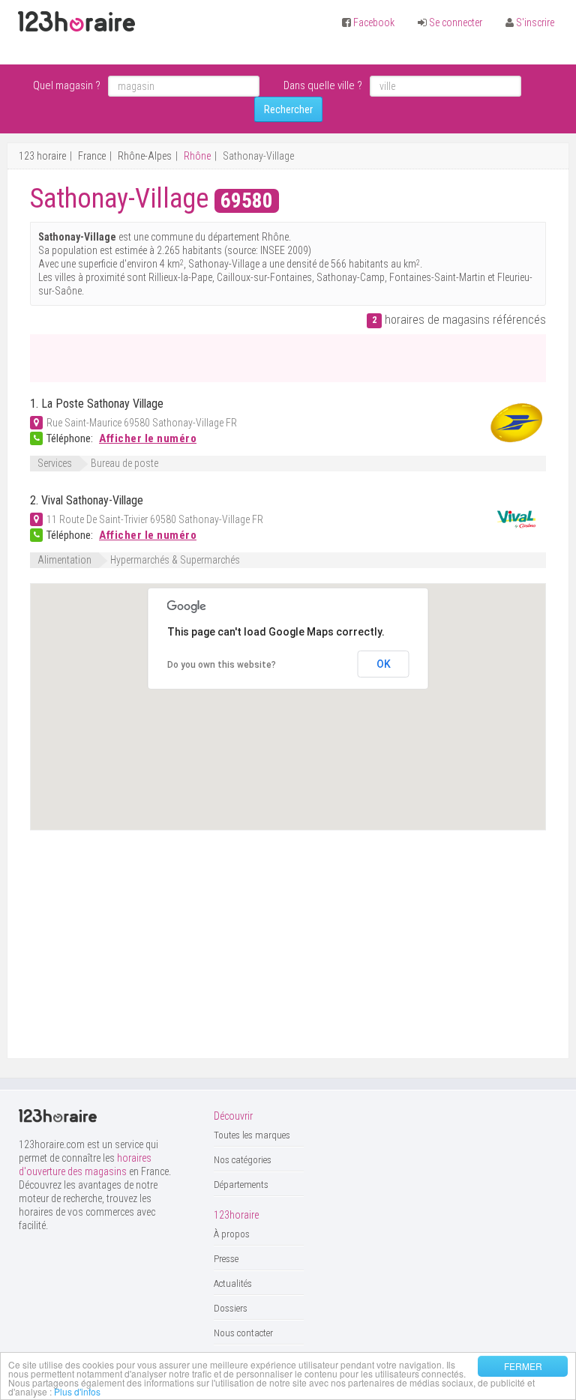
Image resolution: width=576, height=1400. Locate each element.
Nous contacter (243, 1333)
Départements (241, 1184)
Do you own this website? (221, 665)
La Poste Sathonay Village (102, 403)
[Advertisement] (205, 356)
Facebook (373, 22)
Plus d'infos (77, 1391)
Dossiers (231, 1308)
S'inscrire (535, 22)
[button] (338, 756)
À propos (232, 1234)
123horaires (76, 21)
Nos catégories (243, 1159)
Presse (226, 1258)
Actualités (233, 1283)
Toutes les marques (252, 1135)
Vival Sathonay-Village (92, 500)
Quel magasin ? (66, 85)
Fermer (523, 1366)
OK (383, 664)
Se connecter (455, 22)
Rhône (197, 156)
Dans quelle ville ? (323, 85)
